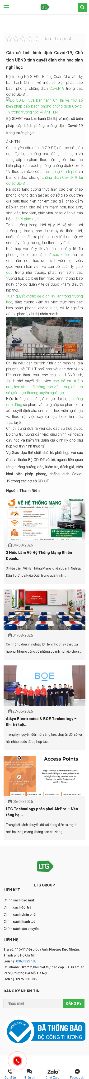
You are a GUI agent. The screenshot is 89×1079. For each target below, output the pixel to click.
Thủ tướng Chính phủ (60, 171)
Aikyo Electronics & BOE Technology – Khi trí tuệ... (41, 721)
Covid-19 (56, 88)
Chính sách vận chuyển (21, 929)
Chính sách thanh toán (20, 922)
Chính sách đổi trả (17, 907)
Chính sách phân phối (20, 914)
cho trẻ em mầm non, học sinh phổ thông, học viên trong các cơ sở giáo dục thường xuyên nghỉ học (44, 387)
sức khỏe (61, 254)
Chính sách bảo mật (19, 900)
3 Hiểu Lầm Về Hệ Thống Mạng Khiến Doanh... (39, 555)
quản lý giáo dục (25, 219)
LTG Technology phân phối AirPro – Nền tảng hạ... (42, 812)
